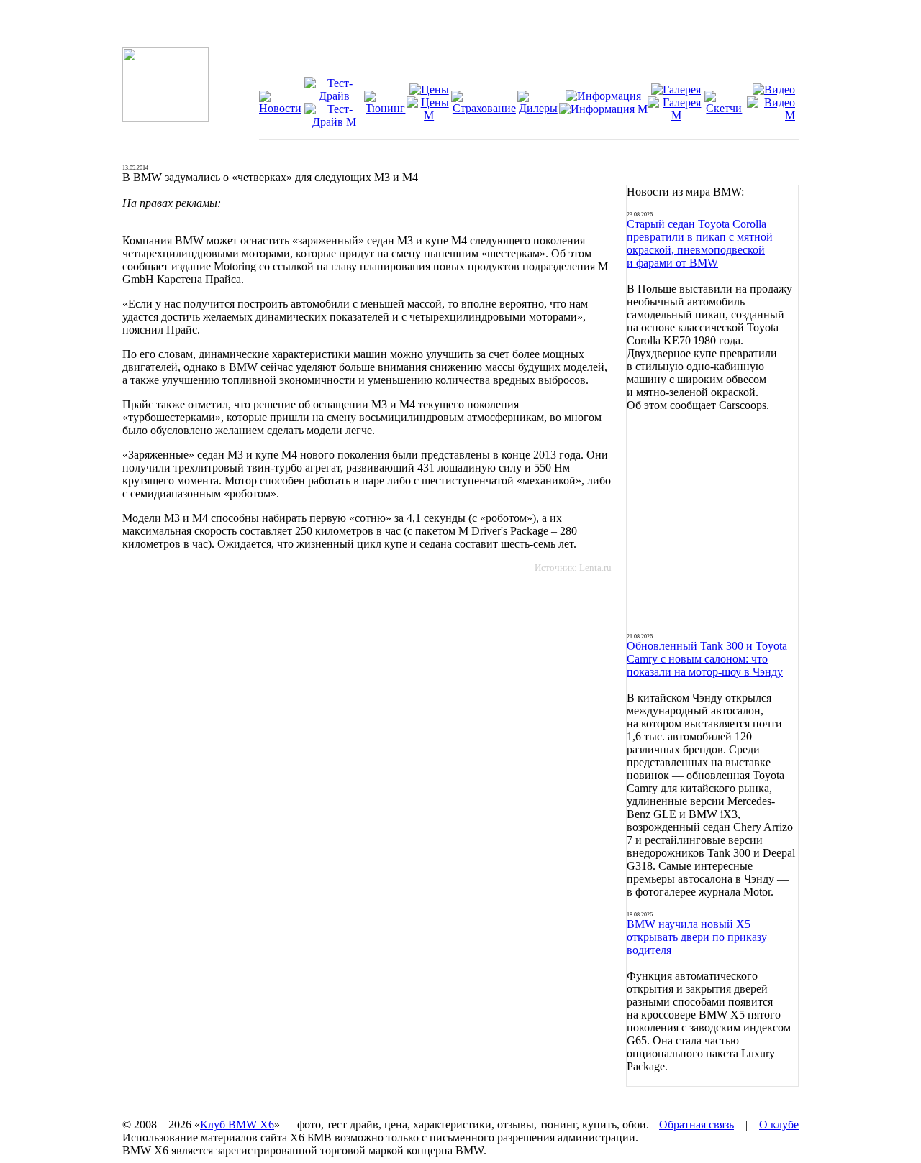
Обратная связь (696, 1124)
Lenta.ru (595, 567)
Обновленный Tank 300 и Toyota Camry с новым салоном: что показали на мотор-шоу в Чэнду (707, 659)
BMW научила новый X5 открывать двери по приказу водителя (697, 937)
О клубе (779, 1124)
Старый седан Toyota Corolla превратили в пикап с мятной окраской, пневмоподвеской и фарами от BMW (700, 243)
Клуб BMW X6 (237, 1124)
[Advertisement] (712, 522)
